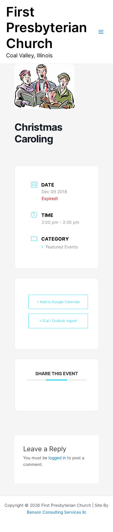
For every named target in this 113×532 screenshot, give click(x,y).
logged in (57, 457)
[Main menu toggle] (101, 32)
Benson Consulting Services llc (56, 512)
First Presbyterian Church (46, 27)
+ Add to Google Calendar (58, 301)
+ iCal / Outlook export (58, 320)
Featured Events (62, 246)
